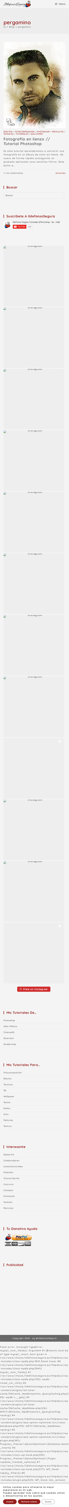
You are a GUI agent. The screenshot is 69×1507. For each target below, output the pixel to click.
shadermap (10, 1044)
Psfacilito (58, 131)
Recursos (8, 1208)
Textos (7, 1102)
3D (5, 1090)
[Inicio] (5, 27)
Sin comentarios (14, 173)
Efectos (8, 131)
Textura (8, 1126)
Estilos (7, 1108)
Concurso (9, 1184)
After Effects (10, 1026)
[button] (34, 276)
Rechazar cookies (29, 1501)
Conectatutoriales (13, 1166)
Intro (6, 1114)
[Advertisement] (28, 1290)
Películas (8, 1120)
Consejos (8, 1190)
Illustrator (9, 1038)
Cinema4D (9, 1032)
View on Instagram (35, 989)
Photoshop (43, 131)
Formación (9, 1196)
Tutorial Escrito (12, 1178)
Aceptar (9, 1501)
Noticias (8, 1202)
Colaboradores (11, 1160)
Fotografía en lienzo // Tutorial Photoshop (27, 141)
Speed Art (9, 1154)
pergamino (24, 27)
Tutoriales (22, 134)
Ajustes (48, 1501)
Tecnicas (8, 134)
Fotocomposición (25, 131)
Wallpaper (37, 134)
